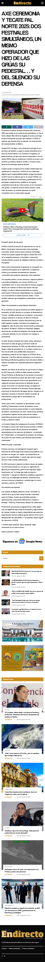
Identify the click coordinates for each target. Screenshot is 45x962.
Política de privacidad (14, 948)
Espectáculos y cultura (27, 95)
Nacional (7, 709)
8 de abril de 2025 (6, 92)
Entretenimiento (8, 95)
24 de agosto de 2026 (24, 719)
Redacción (9, 719)
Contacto (4, 948)
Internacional (9, 789)
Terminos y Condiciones (28, 948)
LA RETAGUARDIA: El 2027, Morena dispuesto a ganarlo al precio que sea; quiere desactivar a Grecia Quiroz (27, 582)
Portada (37, 95)
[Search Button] (41, 558)
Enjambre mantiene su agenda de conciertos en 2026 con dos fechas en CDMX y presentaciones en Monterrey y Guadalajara (22, 910)
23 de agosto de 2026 (24, 915)
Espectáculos (17, 95)
